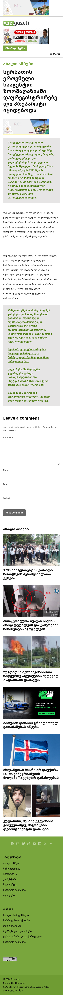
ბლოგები (9, 895)
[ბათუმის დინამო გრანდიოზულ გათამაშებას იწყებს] (31, 703)
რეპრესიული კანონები (17, 931)
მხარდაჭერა (15, 48)
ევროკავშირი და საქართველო (22, 936)
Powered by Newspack (14, 983)
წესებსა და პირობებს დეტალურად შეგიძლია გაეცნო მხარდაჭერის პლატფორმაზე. (29, 396)
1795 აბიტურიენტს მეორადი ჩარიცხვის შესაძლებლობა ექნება (28, 574)
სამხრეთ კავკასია (14, 889)
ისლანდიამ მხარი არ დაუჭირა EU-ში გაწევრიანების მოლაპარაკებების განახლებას (31, 773)
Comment (9, 437)
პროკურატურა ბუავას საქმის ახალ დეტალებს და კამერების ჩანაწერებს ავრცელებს (30, 625)
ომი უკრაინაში (12, 925)
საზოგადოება (11, 868)
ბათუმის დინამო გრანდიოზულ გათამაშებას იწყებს (30, 725)
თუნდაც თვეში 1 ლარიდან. (26, 385)
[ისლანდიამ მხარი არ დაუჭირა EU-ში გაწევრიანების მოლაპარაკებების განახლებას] (31, 750)
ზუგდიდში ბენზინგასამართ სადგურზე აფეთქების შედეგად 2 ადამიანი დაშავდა (31, 676)
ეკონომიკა (10, 873)
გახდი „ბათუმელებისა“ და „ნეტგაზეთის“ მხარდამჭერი (28, 377)
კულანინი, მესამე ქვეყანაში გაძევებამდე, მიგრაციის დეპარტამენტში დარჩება (28, 825)
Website (7, 498)
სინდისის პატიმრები (16, 915)
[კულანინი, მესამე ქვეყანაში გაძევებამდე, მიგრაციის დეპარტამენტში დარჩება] (31, 801)
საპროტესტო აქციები (16, 920)
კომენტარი (10, 879)
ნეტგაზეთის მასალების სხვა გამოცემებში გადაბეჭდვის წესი (26, 988)
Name (6, 470)
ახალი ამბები (18, 63)
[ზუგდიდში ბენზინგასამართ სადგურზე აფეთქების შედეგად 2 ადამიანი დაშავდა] (31, 652)
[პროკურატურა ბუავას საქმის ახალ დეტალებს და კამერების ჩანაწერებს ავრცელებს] (31, 601)
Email (5, 484)
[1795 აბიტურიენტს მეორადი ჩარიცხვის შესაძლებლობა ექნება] (31, 550)
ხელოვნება (10, 884)
